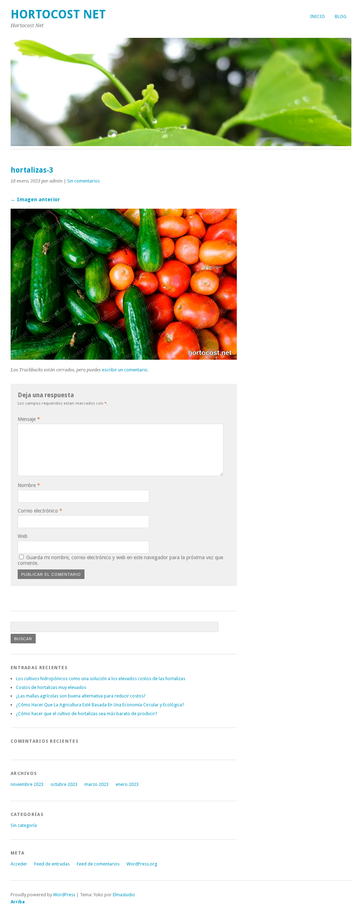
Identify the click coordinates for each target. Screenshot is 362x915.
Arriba (18, 901)
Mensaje (29, 419)
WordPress (64, 894)
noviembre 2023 (27, 784)
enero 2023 (127, 784)
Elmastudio (124, 894)
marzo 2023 (96, 784)
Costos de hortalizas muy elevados (51, 687)
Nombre (29, 485)
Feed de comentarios (98, 864)
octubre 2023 (64, 784)
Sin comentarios (83, 181)
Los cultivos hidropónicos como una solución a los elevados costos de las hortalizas (100, 678)
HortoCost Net (58, 14)
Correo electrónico (40, 511)
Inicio (317, 16)
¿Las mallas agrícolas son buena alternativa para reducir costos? (81, 696)
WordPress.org (142, 864)
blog (340, 16)
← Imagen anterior (35, 199)
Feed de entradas (52, 864)
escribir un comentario (124, 369)
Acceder (19, 864)
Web (23, 536)
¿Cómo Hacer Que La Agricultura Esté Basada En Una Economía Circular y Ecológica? (100, 704)
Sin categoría (24, 825)
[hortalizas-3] (124, 357)
